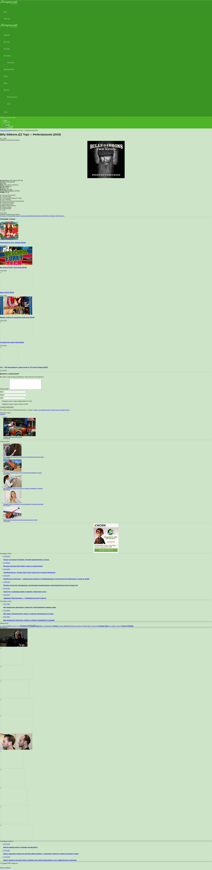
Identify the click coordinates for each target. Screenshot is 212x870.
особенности (49, 626)
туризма (130, 626)
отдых (55, 626)
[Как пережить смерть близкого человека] (13, 646)
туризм (123, 626)
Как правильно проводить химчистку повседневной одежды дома (23, 457)
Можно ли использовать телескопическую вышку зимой (20, 520)
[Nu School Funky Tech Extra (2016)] (16, 264)
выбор (4, 626)
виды (1, 626)
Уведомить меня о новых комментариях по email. (17, 401)
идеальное (14, 626)
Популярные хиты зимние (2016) (13, 242)
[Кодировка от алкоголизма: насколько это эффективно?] (16, 732)
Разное (6, 90)
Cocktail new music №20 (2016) (12, 342)
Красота (6, 42)
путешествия (103, 626)
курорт (18, 626)
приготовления (78, 626)
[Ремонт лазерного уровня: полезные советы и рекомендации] (14, 823)
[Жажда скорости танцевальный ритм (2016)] (16, 314)
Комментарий (4, 389)
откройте (61, 626)
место (42, 626)
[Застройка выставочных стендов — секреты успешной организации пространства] (14, 697)
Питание (6, 48)
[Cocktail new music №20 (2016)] (16, 339)
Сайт (1, 398)
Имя (1, 392)
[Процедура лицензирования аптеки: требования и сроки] (16, 714)
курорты (23, 626)
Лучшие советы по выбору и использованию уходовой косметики (23, 504)
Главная (2, 130)
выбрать (8, 626)
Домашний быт (9, 69)
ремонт (110, 626)
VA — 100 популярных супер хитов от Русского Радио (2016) (24, 367)
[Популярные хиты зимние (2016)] (9, 239)
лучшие (31, 625)
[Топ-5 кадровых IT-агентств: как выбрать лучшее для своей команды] (13, 805)
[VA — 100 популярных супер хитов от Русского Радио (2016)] (9, 364)
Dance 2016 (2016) (7, 292)
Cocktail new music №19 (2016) (12, 437)
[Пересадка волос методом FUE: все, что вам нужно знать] (16, 749)
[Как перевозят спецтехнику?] (16, 840)
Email (2, 395)
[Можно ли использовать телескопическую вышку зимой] (12, 518)
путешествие (86, 626)
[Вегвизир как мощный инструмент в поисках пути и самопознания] (12, 786)
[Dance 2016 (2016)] (16, 289)
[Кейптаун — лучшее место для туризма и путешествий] (16, 679)
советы (118, 626)
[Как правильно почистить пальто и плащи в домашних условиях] (12, 487)
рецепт (114, 626)
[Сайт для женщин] (8, 3)
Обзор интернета (12, 97)
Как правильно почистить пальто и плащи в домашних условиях (23, 488)
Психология (10, 62)
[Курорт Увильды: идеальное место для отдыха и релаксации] (11, 767)
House (9, 103)
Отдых (5, 76)
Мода (5, 83)
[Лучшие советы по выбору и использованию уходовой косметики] (12, 502)
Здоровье (7, 55)
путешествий (93, 626)
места (38, 626)
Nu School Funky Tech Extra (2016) (13, 267)
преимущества (68, 626)
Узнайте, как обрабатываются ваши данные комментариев (51, 410)
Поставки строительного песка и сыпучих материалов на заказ (22, 472)
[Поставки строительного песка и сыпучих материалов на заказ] (12, 471)
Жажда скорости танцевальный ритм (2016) (17, 317)
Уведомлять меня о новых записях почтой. (15, 404)
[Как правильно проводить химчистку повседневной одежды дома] (12, 455)
